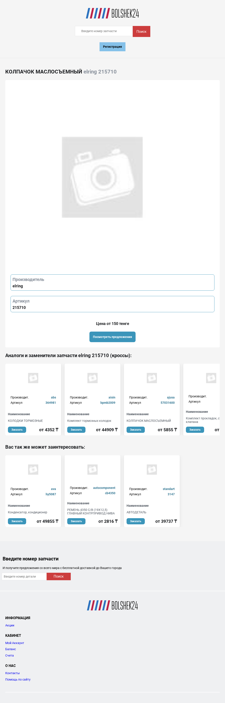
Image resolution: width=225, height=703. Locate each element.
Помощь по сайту (18, 679)
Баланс (10, 649)
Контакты (12, 673)
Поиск (141, 31)
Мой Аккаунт (14, 643)
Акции (9, 625)
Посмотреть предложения (112, 337)
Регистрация (112, 46)
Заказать (17, 429)
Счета (9, 655)
